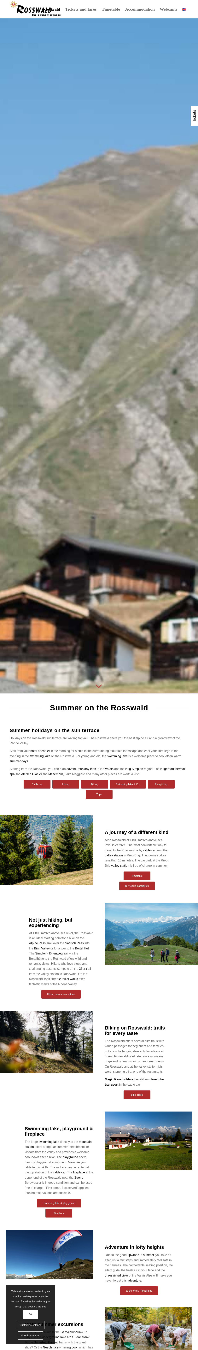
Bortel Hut (82, 948)
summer (148, 1255)
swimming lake (40, 756)
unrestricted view (116, 1275)
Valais (109, 769)
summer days (19, 761)
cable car (149, 850)
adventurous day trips (81, 769)
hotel (33, 751)
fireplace (79, 1172)
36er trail (85, 968)
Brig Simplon (134, 769)
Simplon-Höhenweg (49, 953)
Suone (78, 1177)
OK (30, 1314)
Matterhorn (55, 774)
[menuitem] (51, 9)
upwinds (133, 1255)
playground (70, 1157)
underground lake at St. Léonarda (65, 1337)
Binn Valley (42, 948)
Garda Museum (71, 1332)
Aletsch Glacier (31, 774)
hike (80, 751)
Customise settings (31, 1325)
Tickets (194, 116)
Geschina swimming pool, (60, 1347)
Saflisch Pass (74, 943)
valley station (114, 855)
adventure (134, 1280)
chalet (45, 751)
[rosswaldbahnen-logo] (35, 9)
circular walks (68, 979)
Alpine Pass (37, 943)
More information (30, 1335)
